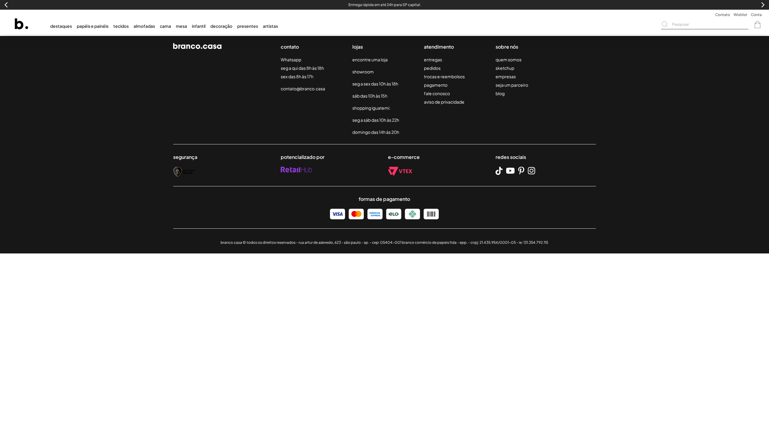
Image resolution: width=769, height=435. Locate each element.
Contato (722, 14)
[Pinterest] (521, 171)
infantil (198, 26)
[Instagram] (531, 170)
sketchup (505, 68)
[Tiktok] (499, 171)
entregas (433, 59)
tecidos (121, 26)
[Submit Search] (664, 24)
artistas (270, 26)
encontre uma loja (370, 59)
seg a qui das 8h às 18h (302, 68)
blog (500, 93)
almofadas (144, 26)
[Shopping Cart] (757, 24)
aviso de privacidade (444, 102)
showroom (363, 71)
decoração (221, 26)
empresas (506, 76)
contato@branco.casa (303, 88)
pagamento (436, 85)
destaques (61, 26)
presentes (247, 26)
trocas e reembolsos (444, 76)
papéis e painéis (92, 26)
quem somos (509, 59)
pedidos (432, 68)
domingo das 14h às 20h (375, 132)
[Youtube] (510, 171)
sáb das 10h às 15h (369, 95)
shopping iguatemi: (371, 108)
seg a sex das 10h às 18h (375, 83)
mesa (181, 26)
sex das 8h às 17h (297, 76)
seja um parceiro (512, 85)
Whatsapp (291, 59)
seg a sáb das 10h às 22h (375, 120)
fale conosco (437, 93)
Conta (756, 14)
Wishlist (740, 14)
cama (165, 26)
